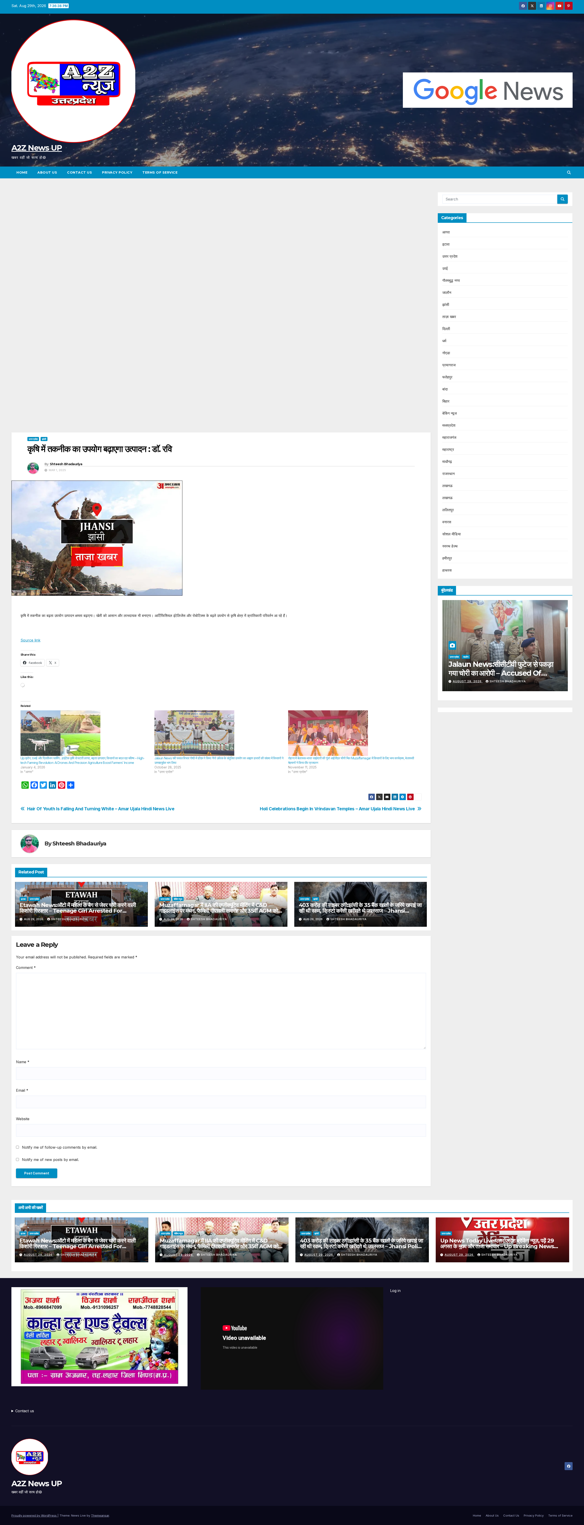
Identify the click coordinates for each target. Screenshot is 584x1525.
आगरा (446, 232)
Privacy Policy (117, 172)
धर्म (444, 341)
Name (22, 1062)
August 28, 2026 (560, 681)
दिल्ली (446, 328)
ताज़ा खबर (449, 316)
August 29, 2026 (38, 1254)
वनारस (446, 522)
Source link (30, 640)
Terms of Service (159, 172)
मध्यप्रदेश (448, 425)
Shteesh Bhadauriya (66, 464)
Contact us (24, 1411)
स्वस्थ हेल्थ (450, 546)
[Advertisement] (221, 226)
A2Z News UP (36, 148)
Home (21, 172)
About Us (47, 172)
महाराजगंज (449, 437)
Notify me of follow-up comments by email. (59, 1147)
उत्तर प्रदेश (33, 439)
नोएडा (446, 353)
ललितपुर (448, 510)
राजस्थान (448, 473)
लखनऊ (447, 485)
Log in (395, 1290)
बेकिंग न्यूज (178, 899)
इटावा (23, 899)
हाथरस (447, 570)
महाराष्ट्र (448, 449)
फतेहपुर (447, 377)
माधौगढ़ (447, 461)
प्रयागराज (449, 365)
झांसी (44, 439)
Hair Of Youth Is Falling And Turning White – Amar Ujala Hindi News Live (101, 808)
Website (22, 1119)
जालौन (446, 292)
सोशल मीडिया (451, 534)
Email (22, 1090)
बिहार (446, 401)
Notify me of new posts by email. (50, 1159)
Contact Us (79, 172)
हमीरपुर (447, 558)
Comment (26, 967)
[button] (569, 172)
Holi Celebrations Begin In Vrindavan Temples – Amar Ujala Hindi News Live (337, 808)
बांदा (445, 389)
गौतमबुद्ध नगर (451, 280)
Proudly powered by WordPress (34, 1515)
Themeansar (100, 1515)
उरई (445, 268)
